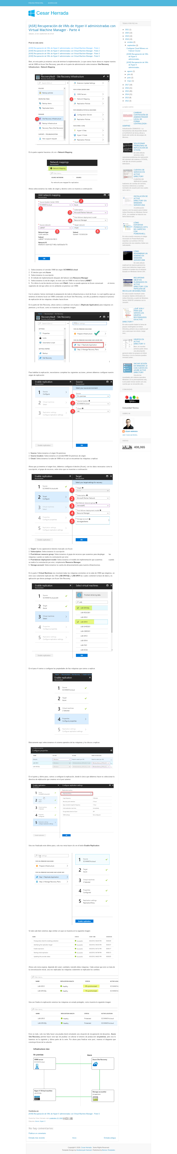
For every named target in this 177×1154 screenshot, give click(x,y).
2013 (127, 98)
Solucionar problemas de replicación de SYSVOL (141, 146)
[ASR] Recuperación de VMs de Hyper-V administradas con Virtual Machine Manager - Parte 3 (64, 54)
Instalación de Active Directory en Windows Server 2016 (141, 200)
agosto (130, 71)
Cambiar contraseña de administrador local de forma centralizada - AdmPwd (135, 119)
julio (129, 74)
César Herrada (131, 431)
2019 (127, 36)
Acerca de (52, 3)
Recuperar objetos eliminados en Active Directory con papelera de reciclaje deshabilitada (135, 284)
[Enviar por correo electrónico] (64, 1118)
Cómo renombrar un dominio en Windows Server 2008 (140, 255)
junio (129, 78)
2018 (127, 39)
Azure (37, 1121)
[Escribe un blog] (66, 1118)
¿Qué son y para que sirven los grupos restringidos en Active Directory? (134, 315)
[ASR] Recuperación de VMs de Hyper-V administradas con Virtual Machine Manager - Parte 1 (64, 48)
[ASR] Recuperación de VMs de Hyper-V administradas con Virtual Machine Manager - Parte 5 (64, 56)
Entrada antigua (110, 1138)
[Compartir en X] (69, 1118)
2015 (127, 91)
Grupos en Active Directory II (139, 341)
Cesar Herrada (86, 1147)
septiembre (131, 45)
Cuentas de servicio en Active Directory (139, 173)
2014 (127, 94)
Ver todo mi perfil (129, 435)
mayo (129, 81)
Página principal (36, 3)
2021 (127, 30)
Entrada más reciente (37, 1138)
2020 (127, 33)
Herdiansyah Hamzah (84, 1150)
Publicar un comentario (37, 1133)
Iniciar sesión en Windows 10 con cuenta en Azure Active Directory (140, 368)
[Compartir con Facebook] (71, 1118)
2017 (127, 85)
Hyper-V (42, 1121)
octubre (130, 42)
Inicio (74, 1138)
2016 (127, 88)
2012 (127, 101)
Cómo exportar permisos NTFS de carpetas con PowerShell (141, 228)
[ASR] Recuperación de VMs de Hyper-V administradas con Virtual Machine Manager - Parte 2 (64, 51)
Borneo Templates (108, 1150)
